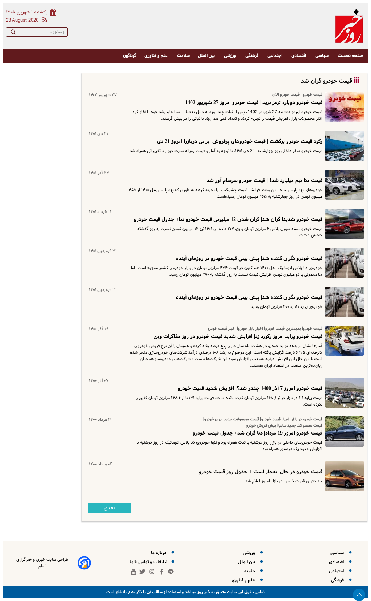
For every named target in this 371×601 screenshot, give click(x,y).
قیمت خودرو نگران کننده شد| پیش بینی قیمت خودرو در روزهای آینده (249, 258)
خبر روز (203, 592)
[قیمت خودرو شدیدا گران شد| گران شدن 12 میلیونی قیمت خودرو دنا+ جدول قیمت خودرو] (343, 224)
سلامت (183, 56)
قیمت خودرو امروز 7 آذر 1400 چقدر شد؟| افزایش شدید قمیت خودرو (250, 388)
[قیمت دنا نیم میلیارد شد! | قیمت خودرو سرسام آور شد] (343, 185)
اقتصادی (299, 56)
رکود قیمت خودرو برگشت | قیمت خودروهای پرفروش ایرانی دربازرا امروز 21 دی (239, 141)
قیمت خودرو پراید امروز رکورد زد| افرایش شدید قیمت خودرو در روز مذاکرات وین (238, 336)
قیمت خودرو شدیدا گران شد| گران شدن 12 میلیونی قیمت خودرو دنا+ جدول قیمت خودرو (228, 219)
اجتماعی (275, 56)
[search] (13, 33)
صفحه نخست (350, 56)
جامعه (250, 571)
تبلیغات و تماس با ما (149, 562)
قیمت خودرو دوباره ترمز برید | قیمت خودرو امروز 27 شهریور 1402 (253, 102)
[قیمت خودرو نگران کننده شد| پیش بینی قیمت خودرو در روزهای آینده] (343, 263)
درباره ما (159, 553)
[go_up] (359, 595)
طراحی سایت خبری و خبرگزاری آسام (42, 562)
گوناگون (129, 56)
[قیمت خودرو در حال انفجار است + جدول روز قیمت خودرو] (343, 476)
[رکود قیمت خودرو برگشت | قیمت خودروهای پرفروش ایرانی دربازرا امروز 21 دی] (343, 146)
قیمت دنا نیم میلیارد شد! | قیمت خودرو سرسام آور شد (264, 180)
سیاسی (322, 56)
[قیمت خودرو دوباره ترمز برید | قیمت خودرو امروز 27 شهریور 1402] (343, 107)
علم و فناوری (156, 56)
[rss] (43, 21)
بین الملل (207, 56)
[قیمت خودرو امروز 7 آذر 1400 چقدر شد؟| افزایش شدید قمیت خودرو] (343, 393)
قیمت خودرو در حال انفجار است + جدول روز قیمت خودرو (260, 472)
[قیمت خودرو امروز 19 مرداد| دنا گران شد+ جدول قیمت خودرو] (343, 431)
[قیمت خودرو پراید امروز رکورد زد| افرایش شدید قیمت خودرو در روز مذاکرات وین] (343, 341)
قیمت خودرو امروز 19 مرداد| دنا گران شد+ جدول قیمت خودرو (257, 433)
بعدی (109, 508)
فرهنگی (252, 56)
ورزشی (230, 56)
